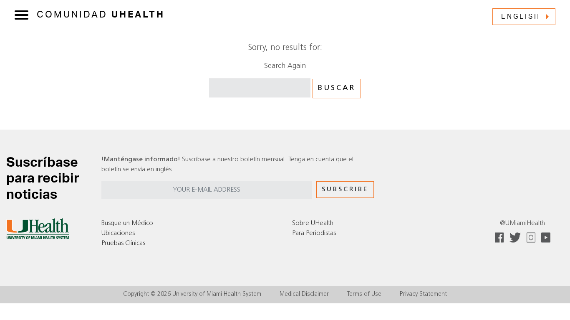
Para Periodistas (314, 233)
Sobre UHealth (312, 223)
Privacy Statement (423, 294)
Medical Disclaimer (304, 294)
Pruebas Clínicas (123, 243)
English (520, 16)
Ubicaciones (118, 233)
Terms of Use (364, 294)
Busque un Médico (127, 223)
